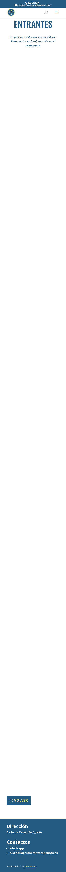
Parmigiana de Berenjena (33, 401)
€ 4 (32, 407)
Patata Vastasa (33, 340)
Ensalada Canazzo (33, 218)
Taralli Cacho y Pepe (33, 765)
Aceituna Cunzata (33, 97)
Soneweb (31, 866)
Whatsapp (17, 848)
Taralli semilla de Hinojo (33, 704)
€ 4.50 (32, 346)
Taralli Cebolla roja (33, 583)
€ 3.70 (32, 104)
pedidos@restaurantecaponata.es (34, 853)
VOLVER (21, 800)
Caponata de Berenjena (33, 279)
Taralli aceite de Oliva (33, 643)
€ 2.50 (32, 589)
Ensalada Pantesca (33, 461)
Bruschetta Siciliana (33, 522)
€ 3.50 (32, 164)
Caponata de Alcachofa (33, 158)
